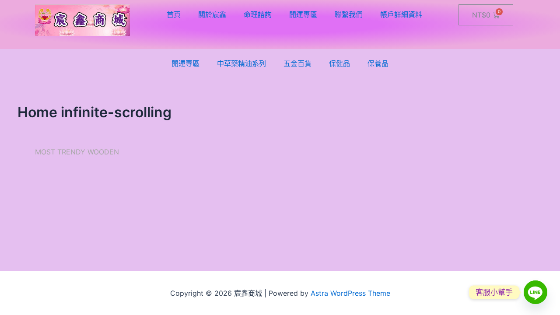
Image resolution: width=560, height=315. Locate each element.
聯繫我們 (349, 14)
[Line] (535, 292)
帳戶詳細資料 (401, 14)
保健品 (339, 63)
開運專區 (303, 14)
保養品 (378, 63)
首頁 (174, 14)
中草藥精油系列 (241, 63)
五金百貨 (298, 63)
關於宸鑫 (212, 14)
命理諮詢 (258, 14)
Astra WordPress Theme (350, 293)
